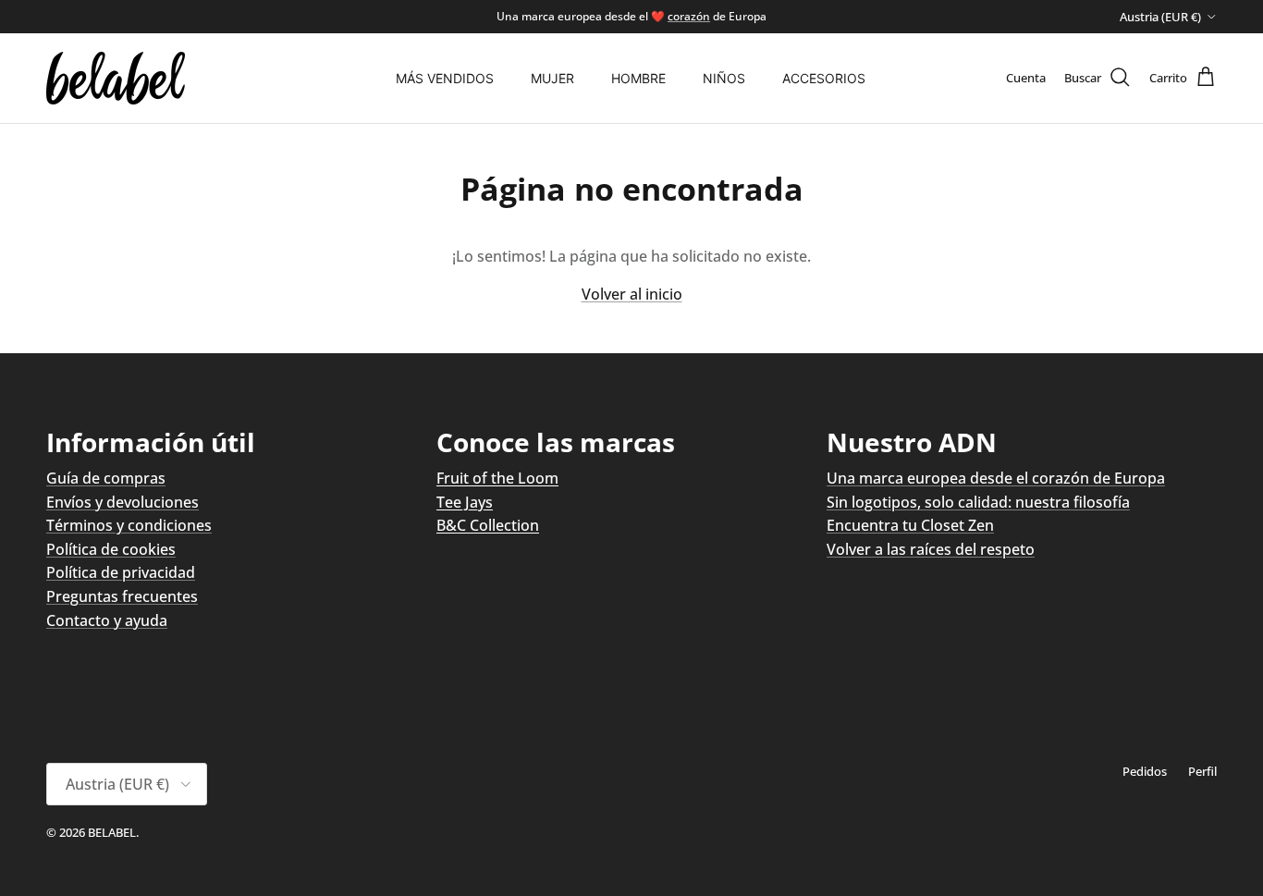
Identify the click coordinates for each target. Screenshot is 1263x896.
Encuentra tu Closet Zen (910, 525)
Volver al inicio (632, 294)
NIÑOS (724, 78)
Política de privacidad (120, 572)
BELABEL (112, 832)
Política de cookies (111, 549)
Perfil (1202, 771)
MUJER (552, 78)
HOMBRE (638, 78)
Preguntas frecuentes (122, 596)
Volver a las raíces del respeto (931, 549)
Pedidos (1144, 771)
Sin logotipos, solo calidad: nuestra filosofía (978, 502)
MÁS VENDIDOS (445, 78)
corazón (689, 16)
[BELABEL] (115, 78)
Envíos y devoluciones (122, 502)
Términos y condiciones (129, 525)
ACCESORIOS (823, 78)
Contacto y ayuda (106, 620)
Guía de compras (106, 478)
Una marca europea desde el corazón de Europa (996, 478)
